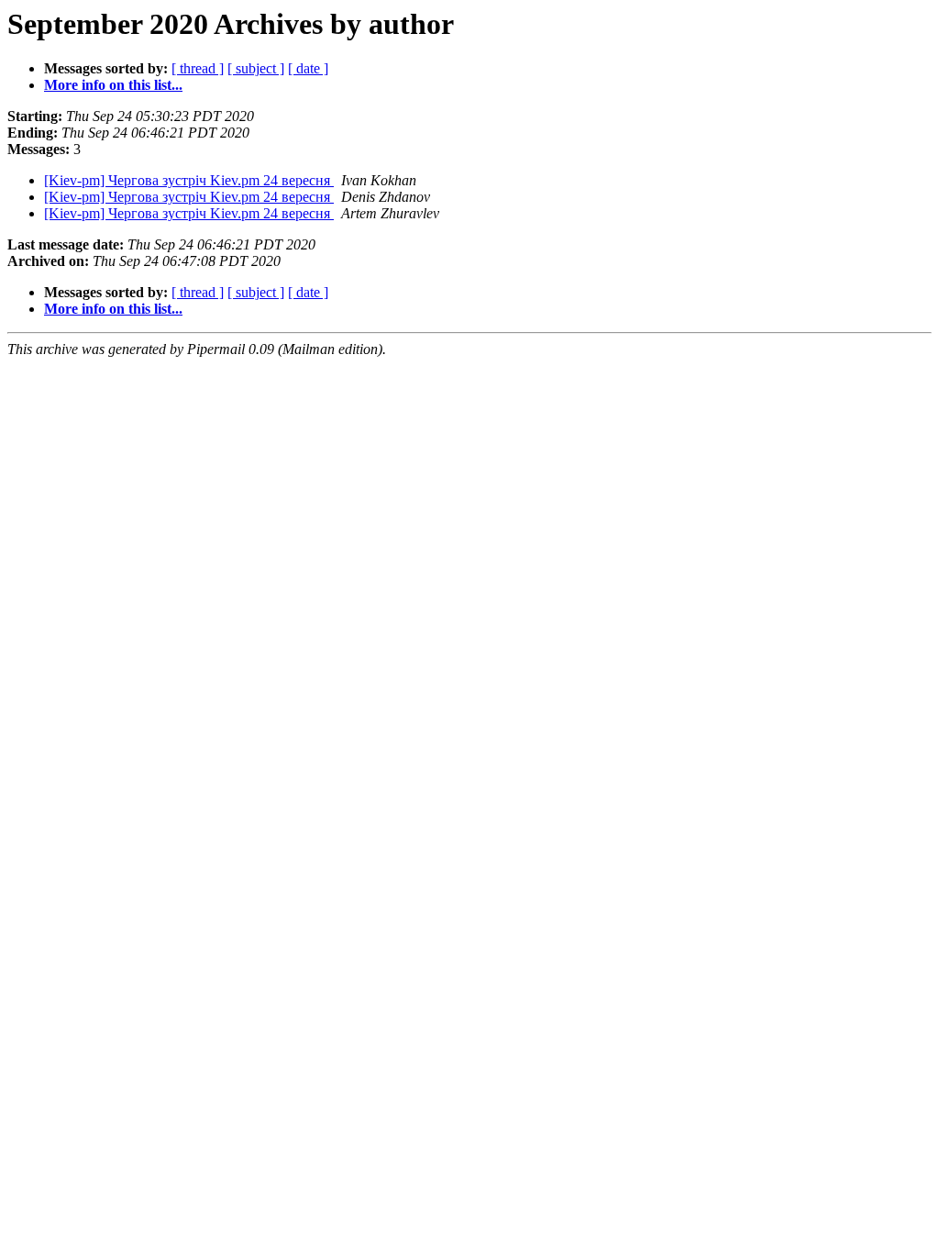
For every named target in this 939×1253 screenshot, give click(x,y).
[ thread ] (197, 68)
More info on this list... (113, 85)
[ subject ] (255, 68)
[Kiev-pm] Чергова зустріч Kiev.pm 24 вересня (189, 180)
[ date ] (308, 68)
